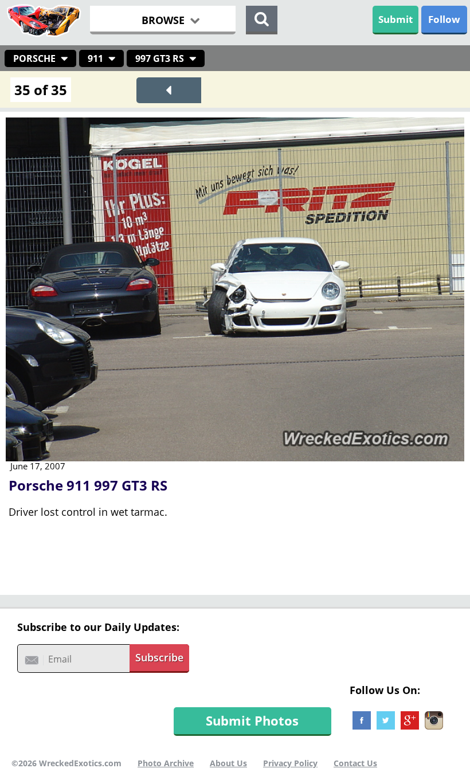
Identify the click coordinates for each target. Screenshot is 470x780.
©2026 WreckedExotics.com (66, 763)
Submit (395, 19)
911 (95, 58)
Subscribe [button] (159, 657)
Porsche (34, 58)
